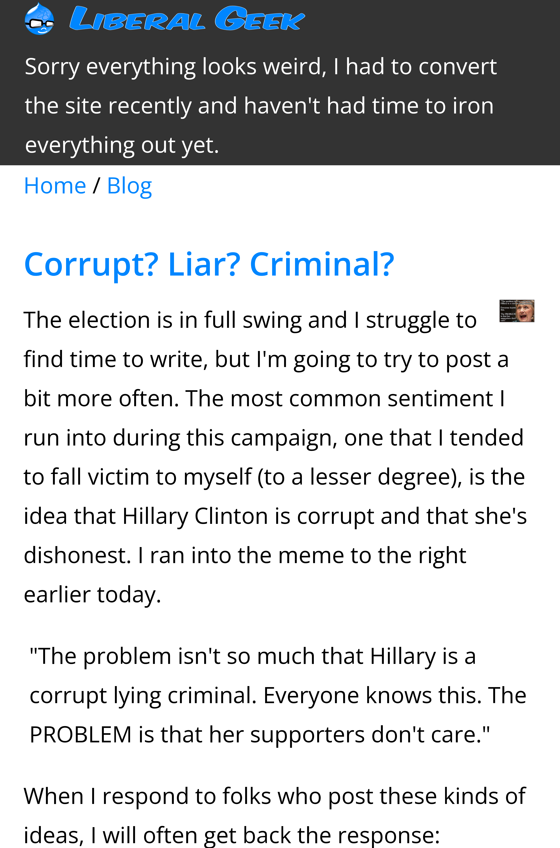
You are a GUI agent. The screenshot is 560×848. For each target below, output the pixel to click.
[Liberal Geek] (182, 26)
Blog (129, 185)
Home (55, 185)
